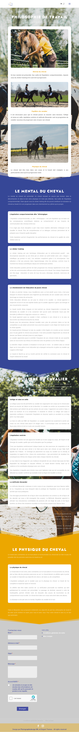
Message (12, 664)
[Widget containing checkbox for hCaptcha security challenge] (22, 698)
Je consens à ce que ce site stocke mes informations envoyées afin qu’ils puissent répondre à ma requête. (22, 688)
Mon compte (47, 636)
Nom (10, 633)
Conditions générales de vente (54, 633)
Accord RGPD (13, 682)
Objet (10, 653)
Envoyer (22, 708)
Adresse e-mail (14, 643)
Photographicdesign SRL (30, 729)
